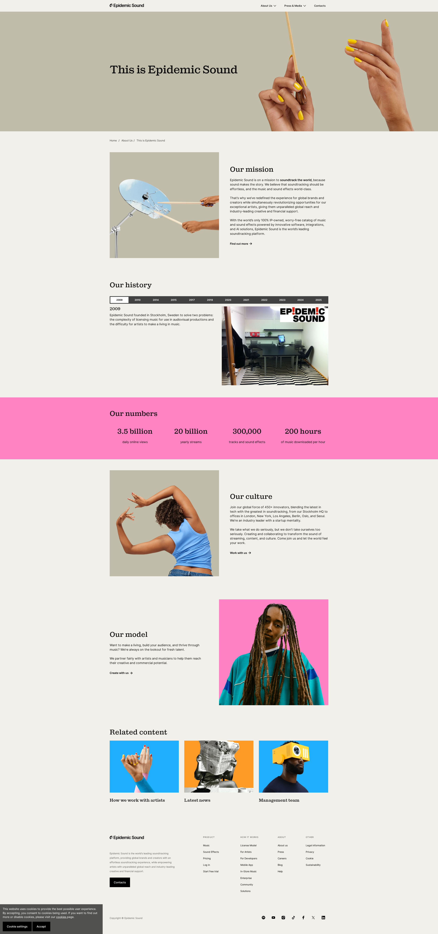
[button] (17, 926)
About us (283, 845)
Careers (282, 858)
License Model (248, 845)
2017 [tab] (192, 299)
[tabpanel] (219, 346)
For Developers (248, 858)
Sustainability (313, 864)
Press (281, 851)
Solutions (245, 891)
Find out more (239, 243)
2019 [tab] (210, 299)
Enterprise (246, 878)
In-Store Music (248, 871)
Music (206, 845)
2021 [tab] (246, 299)
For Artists (246, 851)
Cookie (309, 858)
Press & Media (293, 5)
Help (280, 871)
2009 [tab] (119, 299)
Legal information (315, 845)
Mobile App (246, 864)
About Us (266, 5)
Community (246, 884)
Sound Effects (211, 851)
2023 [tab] (282, 299)
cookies (61, 917)
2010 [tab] (137, 299)
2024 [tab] (300, 299)
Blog (280, 864)
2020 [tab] (228, 299)
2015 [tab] (174, 299)
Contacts (320, 5)
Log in (206, 864)
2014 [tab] (156, 299)
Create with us (119, 673)
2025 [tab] (318, 299)
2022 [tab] (264, 299)
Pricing (207, 858)
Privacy (310, 851)
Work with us (238, 553)
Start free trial (210, 871)
